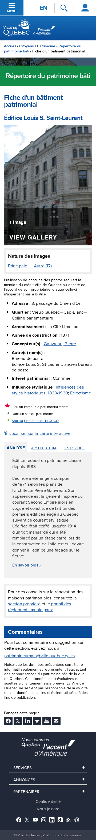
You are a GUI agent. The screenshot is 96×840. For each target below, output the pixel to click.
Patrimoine (46, 46)
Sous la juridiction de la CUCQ (35, 420)
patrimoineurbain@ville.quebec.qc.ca (39, 656)
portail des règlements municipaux (39, 606)
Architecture (44, 448)
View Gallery (33, 237)
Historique (74, 448)
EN (43, 7)
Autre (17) (43, 266)
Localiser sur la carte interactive (39, 433)
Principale (17, 266)
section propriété (24, 603)
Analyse (16, 448)
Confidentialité (48, 801)
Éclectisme (80, 393)
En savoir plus (25, 565)
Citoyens (26, 46)
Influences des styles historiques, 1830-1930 (48, 390)
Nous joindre (48, 809)
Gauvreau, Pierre (60, 343)
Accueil (10, 46)
